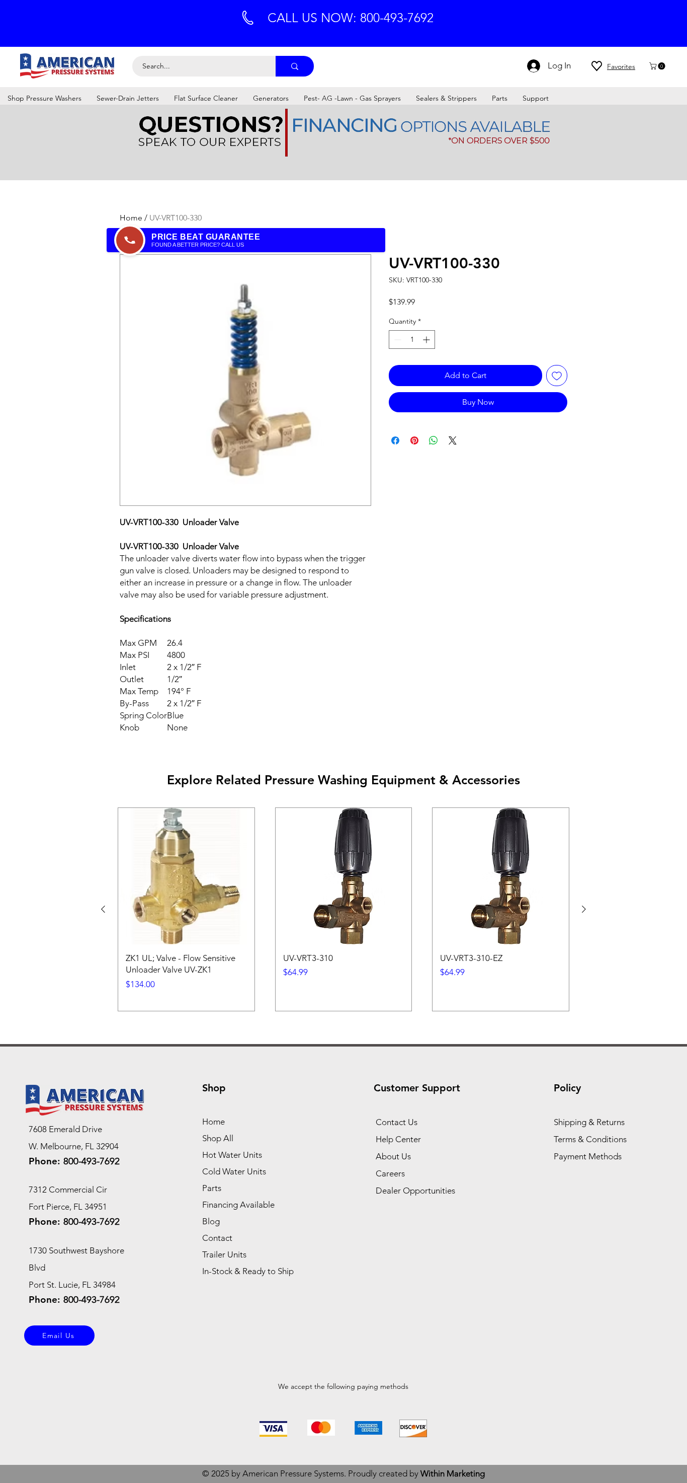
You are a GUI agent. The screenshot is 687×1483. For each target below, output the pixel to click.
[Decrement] (396, 339)
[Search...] (295, 66)
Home (131, 218)
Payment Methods (589, 1156)
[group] (343, 909)
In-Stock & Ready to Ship (248, 1271)
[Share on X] (453, 440)
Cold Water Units (234, 1171)
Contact (217, 1238)
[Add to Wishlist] (556, 375)
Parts (211, 1188)
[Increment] (427, 339)
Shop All (217, 1138)
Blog (211, 1221)
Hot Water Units (232, 1155)
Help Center (398, 1139)
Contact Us (396, 1122)
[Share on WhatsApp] (433, 440)
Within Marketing (452, 1473)
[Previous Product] (103, 909)
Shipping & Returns (589, 1122)
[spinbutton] (412, 339)
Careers (390, 1173)
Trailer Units (224, 1254)
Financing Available (238, 1205)
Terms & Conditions (590, 1139)
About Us (393, 1156)
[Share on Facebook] (395, 440)
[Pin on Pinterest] (414, 440)
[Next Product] (584, 909)
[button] (658, 65)
